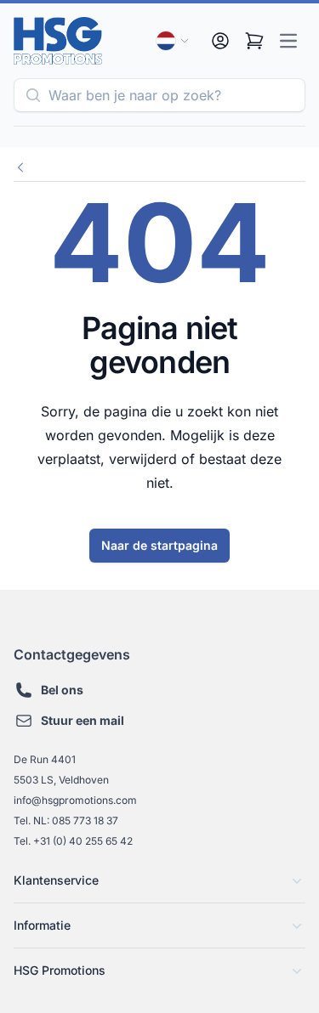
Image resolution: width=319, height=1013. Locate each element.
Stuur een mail (82, 720)
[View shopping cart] (254, 41)
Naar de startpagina (159, 545)
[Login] (220, 41)
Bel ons (62, 689)
